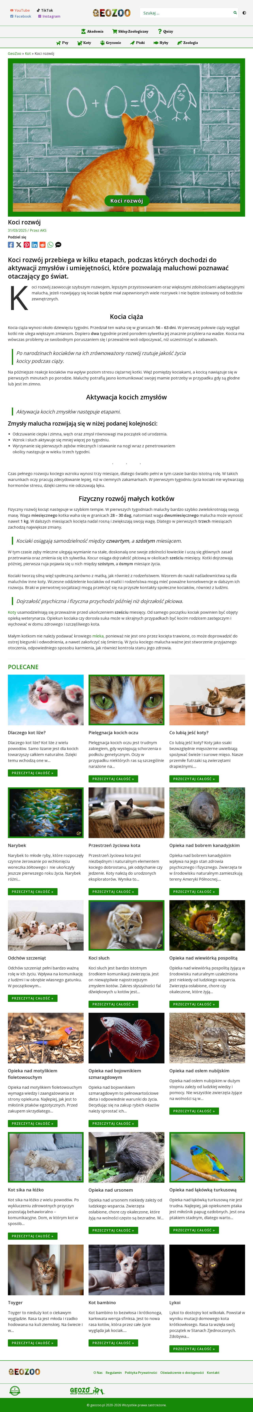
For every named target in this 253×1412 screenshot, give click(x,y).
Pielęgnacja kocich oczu (113, 732)
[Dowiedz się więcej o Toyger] (46, 1269)
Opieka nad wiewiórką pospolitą (203, 958)
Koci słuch (99, 958)
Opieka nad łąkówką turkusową (203, 1190)
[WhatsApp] (50, 245)
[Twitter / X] (19, 245)
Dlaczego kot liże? (27, 732)
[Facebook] (11, 245)
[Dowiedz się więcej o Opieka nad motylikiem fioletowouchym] (46, 1037)
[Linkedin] (35, 245)
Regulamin (114, 1372)
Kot (28, 53)
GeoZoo (14, 53)
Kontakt (213, 1372)
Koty (12, 612)
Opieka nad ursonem (111, 1190)
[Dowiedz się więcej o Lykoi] (207, 1269)
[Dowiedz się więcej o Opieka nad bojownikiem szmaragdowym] (126, 1037)
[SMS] (58, 245)
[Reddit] (42, 245)
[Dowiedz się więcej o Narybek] (46, 812)
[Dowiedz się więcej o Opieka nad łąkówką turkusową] (207, 1157)
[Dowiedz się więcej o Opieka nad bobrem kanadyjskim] (207, 812)
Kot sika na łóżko (26, 1190)
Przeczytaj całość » (33, 773)
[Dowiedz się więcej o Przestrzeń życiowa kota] (126, 812)
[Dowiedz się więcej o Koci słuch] (126, 925)
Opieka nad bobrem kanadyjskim (204, 845)
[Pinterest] (27, 245)
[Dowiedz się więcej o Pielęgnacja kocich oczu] (126, 699)
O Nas (98, 1372)
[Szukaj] (235, 13)
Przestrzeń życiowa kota (114, 845)
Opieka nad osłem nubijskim (199, 1070)
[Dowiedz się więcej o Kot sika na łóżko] (46, 1157)
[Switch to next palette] (244, 13)
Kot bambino (102, 1302)
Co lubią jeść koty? (189, 732)
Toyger (15, 1302)
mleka (98, 636)
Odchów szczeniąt (27, 958)
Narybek (17, 845)
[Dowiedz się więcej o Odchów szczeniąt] (46, 925)
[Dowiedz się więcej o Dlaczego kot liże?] (46, 699)
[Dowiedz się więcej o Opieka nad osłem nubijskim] (207, 1037)
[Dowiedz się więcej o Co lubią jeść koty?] (207, 699)
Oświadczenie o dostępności (182, 1372)
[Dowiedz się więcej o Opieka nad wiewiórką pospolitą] (207, 925)
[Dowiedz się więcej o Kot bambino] (126, 1269)
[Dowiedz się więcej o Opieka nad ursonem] (126, 1157)
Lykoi (174, 1302)
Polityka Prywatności (141, 1372)
